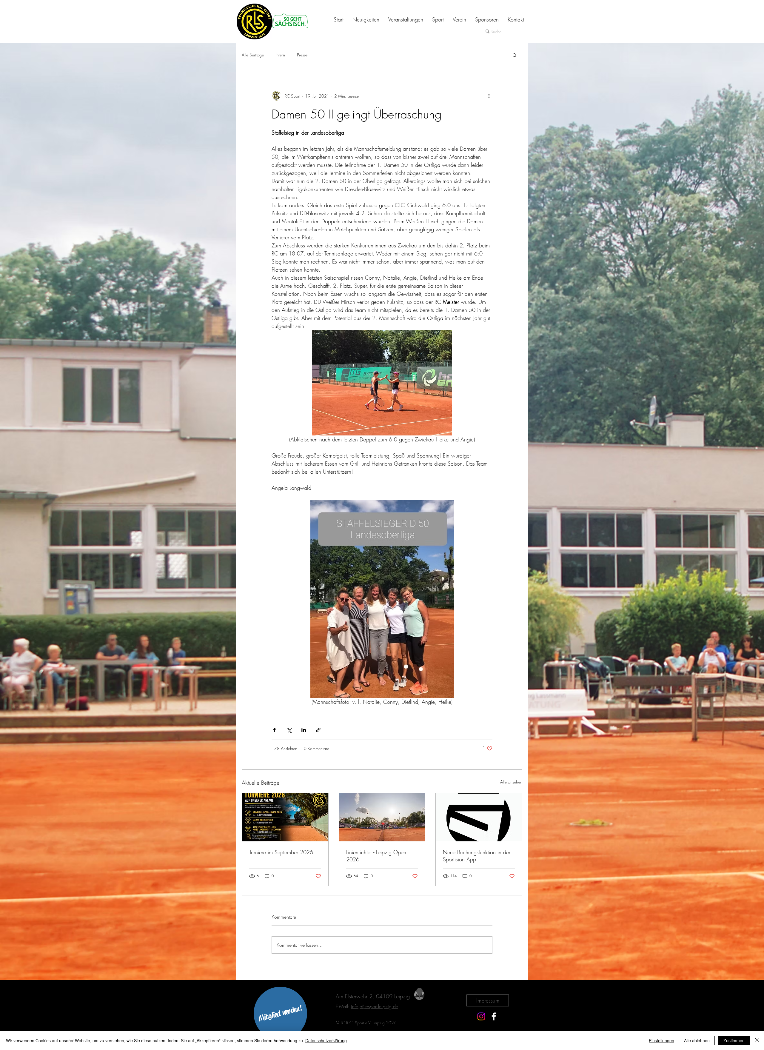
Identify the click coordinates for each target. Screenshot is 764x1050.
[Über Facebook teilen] (274, 730)
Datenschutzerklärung (326, 1040)
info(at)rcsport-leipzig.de (374, 1006)
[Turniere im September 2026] (285, 817)
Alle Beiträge (253, 55)
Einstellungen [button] (661, 1040)
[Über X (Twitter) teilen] (289, 730)
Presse (302, 55)
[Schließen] (756, 1040)
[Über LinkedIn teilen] (303, 730)
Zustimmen (734, 1040)
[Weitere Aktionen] (488, 95)
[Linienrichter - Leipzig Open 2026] (382, 817)
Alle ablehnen (697, 1040)
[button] (514, 55)
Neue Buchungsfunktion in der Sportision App (476, 856)
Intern (280, 55)
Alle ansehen (511, 782)
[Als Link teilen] (318, 730)
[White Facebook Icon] (494, 1016)
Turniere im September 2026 (281, 852)
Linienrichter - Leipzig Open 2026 (376, 856)
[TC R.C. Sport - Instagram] (481, 1016)
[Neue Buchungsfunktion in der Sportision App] (479, 817)
